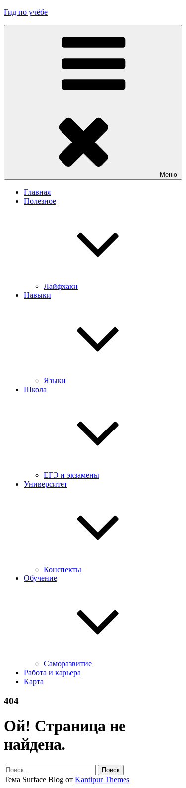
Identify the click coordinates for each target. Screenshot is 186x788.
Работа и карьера (52, 672)
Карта (34, 681)
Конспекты (62, 569)
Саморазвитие (68, 663)
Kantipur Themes (102, 779)
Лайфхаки (61, 286)
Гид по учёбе (26, 12)
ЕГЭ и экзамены (71, 475)
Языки (55, 380)
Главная (37, 192)
